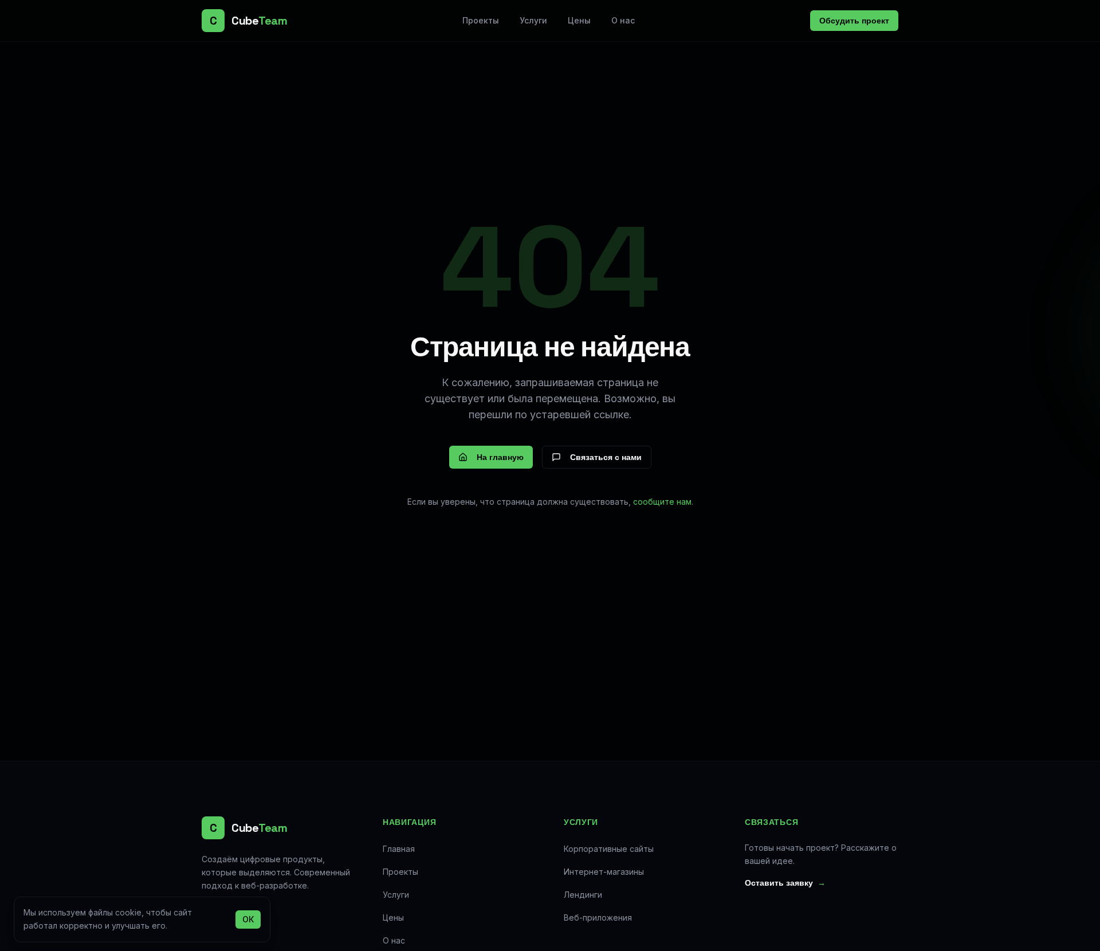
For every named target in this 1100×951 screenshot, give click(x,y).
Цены (579, 20)
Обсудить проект (854, 20)
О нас (623, 20)
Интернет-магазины (604, 872)
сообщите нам (662, 501)
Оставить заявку (785, 883)
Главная (399, 849)
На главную (500, 457)
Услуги (533, 20)
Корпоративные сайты (609, 849)
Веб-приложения (598, 917)
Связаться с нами (606, 457)
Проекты (480, 20)
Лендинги (583, 894)
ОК (248, 919)
